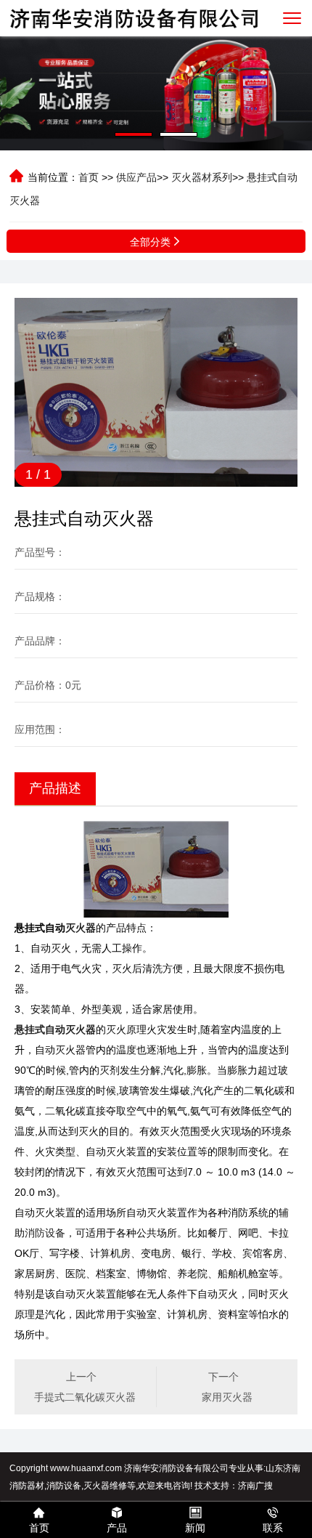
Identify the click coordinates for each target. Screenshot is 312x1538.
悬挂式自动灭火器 (55, 1029)
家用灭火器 (227, 1397)
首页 (88, 177)
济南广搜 (255, 1486)
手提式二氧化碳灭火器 (85, 1397)
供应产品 (136, 177)
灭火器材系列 (201, 177)
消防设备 (45, 1233)
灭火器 (80, 928)
